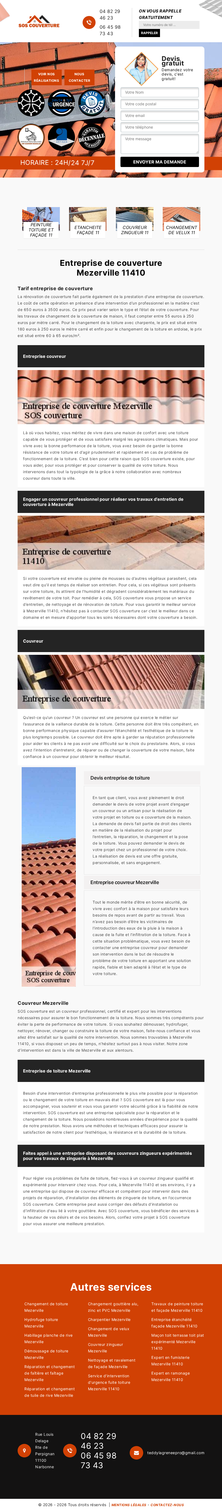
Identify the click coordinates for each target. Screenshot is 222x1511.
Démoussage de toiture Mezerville (46, 1354)
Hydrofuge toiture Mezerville (41, 1322)
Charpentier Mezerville (109, 1319)
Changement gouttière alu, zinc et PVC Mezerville (113, 1307)
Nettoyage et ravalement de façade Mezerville (112, 1363)
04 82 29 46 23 (110, 15)
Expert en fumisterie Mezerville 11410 (170, 1360)
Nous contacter (79, 77)
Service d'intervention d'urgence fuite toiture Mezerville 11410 (109, 1382)
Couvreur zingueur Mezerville (105, 1347)
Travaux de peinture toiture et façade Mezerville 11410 (177, 1307)
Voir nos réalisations (46, 77)
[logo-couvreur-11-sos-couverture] (39, 21)
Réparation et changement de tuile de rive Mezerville (49, 1392)
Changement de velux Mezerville (109, 1331)
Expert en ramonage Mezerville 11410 (170, 1376)
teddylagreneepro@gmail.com (175, 1452)
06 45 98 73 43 (110, 30)
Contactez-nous (167, 1505)
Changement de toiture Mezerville (46, 1307)
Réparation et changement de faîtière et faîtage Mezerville (49, 1373)
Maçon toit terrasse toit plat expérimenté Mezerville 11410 (177, 1341)
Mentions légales (129, 1505)
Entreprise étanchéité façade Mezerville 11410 (174, 1322)
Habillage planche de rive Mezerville (48, 1338)
